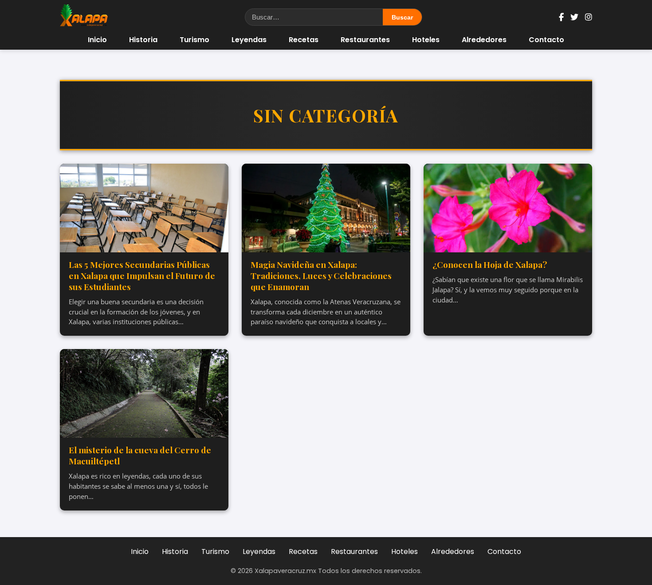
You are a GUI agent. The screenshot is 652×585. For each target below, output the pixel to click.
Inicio (97, 40)
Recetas (303, 40)
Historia (143, 40)
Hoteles (426, 40)
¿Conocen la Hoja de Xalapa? (489, 264)
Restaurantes (365, 40)
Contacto (546, 40)
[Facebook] (561, 17)
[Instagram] (588, 17)
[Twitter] (574, 17)
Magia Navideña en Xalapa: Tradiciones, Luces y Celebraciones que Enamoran (321, 275)
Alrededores (484, 40)
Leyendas (249, 40)
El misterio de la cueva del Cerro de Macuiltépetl (140, 455)
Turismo (194, 40)
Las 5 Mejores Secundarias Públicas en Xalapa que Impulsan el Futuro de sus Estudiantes (142, 275)
